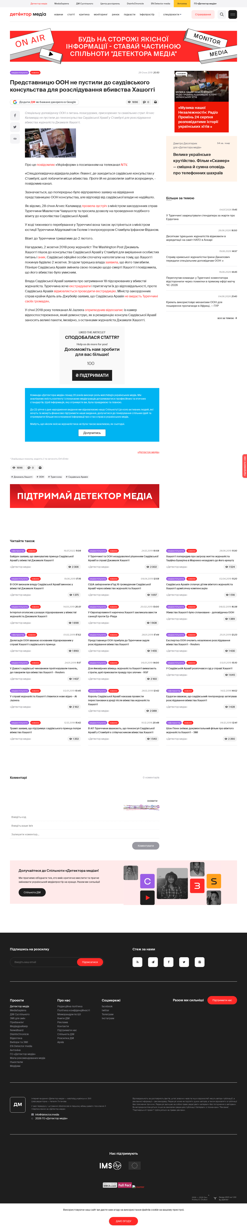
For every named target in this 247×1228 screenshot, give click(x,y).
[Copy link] (15, 139)
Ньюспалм (16, 1062)
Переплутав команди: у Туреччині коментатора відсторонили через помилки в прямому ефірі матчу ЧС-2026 (200, 281)
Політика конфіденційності (73, 1010)
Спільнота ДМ (32, 892)
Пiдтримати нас (222, 1000)
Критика (84, 14)
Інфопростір (147, 14)
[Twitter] (15, 127)
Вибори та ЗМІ (19, 1042)
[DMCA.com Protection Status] (110, 1187)
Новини (58, 14)
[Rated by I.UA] (138, 1187)
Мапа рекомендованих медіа (27, 1058)
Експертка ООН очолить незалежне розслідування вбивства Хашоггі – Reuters (198, 642)
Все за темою (226, 318)
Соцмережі (111, 1000)
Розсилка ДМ (65, 1038)
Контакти (63, 1026)
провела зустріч (94, 206)
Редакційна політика (69, 1006)
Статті (71, 14)
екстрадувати (80, 286)
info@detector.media (47, 1114)
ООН (41, 476)
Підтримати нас (67, 1030)
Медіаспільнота (19, 72)
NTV (124, 165)
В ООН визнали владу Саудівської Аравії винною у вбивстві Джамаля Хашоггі (41, 586)
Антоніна (182, 3)
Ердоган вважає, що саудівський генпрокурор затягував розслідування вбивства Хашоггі (201, 698)
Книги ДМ (63, 1018)
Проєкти (17, 1000)
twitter (105, 1010)
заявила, (112, 262)
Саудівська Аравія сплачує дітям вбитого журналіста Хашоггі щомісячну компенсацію (199, 586)
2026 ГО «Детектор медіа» (51, 1118)
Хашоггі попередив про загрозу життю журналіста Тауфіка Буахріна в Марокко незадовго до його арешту (200, 558)
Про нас (63, 1000)
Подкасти (129, 14)
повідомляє (46, 165)
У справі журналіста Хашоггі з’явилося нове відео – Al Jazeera (43, 698)
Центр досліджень (110, 3)
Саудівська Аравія (78, 476)
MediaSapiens (61, 3)
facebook (107, 1006)
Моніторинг (101, 14)
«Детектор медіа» (148, 452)
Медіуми (15, 1066)
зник (41, 257)
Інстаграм (108, 1018)
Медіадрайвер (19, 1026)
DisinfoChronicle (135, 3)
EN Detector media (160, 3)
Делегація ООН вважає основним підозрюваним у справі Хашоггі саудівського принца (41, 642)
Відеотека (16, 1038)
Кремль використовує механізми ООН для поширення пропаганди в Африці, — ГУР (194, 304)
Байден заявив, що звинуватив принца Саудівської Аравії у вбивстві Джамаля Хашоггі (42, 558)
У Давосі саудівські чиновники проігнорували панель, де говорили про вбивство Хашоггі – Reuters (44, 670)
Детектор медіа (39, 3)
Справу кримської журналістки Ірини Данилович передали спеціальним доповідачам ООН (198, 258)
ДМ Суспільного (84, 3)
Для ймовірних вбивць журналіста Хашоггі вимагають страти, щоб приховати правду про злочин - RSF (122, 670)
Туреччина (56, 476)
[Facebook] (15, 115)
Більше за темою (180, 198)
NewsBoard (16, 1030)
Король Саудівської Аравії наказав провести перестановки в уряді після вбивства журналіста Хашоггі (119, 700)
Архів (60, 1042)
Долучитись (92, 433)
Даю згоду (123, 1221)
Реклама (62, 1022)
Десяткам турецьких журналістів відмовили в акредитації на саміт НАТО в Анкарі (196, 238)
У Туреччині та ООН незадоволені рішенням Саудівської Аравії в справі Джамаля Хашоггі (123, 558)
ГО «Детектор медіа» (205, 3)
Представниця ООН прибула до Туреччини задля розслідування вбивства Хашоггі (118, 642)
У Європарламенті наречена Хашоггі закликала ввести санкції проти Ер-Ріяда (122, 614)
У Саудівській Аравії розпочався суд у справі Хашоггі (199, 668)
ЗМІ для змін (17, 1018)
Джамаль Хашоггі (23, 476)
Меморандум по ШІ (69, 1014)
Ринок (116, 14)
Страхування (203, 14)
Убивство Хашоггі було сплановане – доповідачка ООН (200, 612)
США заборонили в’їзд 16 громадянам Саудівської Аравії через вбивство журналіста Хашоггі (119, 586)
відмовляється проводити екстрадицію (85, 291)
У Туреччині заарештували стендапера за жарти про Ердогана (200, 217)
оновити (152, 800)
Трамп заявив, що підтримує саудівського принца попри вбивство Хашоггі (45, 730)
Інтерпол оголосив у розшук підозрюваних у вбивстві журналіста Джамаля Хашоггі (43, 614)
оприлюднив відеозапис (104, 310)
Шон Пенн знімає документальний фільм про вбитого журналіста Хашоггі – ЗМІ (200, 730)
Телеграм (107, 1014)
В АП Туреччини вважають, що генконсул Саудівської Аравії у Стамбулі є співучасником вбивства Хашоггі (121, 730)
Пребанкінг (17, 1022)
